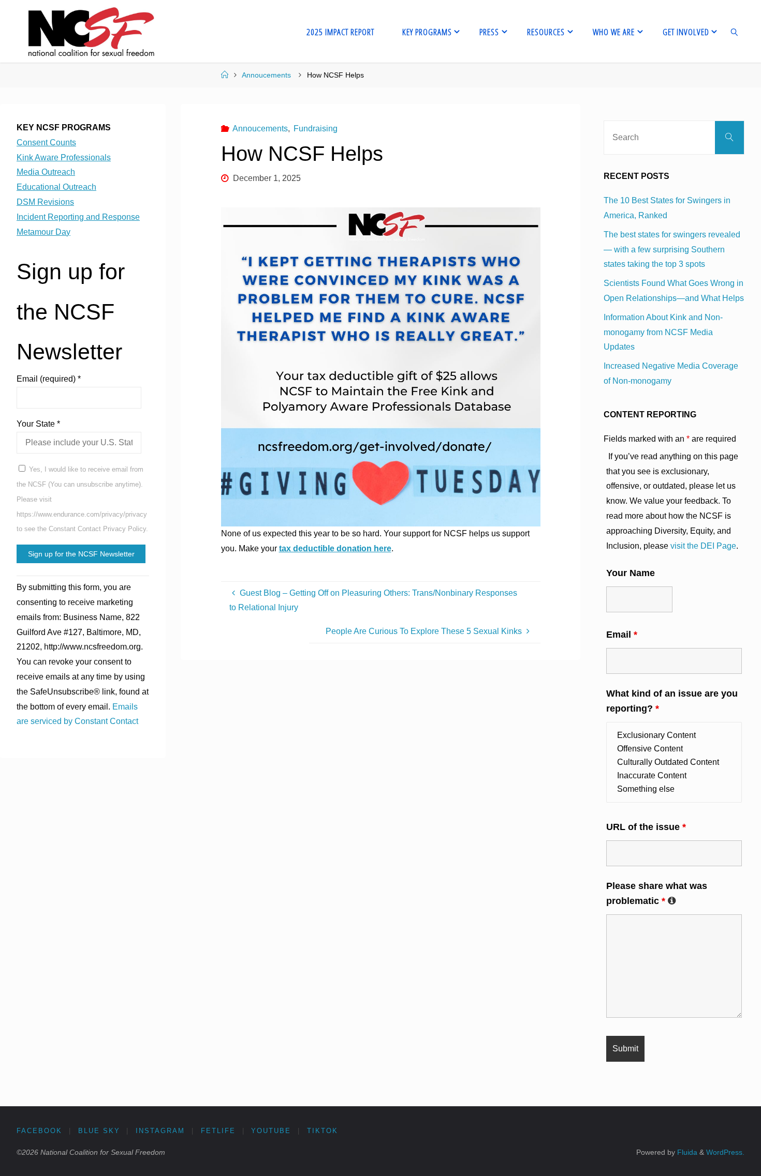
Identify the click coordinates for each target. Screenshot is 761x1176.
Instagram (160, 1131)
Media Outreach (46, 172)
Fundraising (316, 128)
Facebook (39, 1131)
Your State (38, 423)
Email (621, 634)
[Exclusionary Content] (674, 735)
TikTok (322, 1131)
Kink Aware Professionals (64, 157)
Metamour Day (43, 232)
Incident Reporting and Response (78, 217)
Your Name (630, 573)
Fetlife (218, 1131)
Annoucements (266, 75)
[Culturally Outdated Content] (674, 762)
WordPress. (725, 1152)
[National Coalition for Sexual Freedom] (90, 31)
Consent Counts (46, 142)
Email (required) (49, 378)
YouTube (271, 1131)
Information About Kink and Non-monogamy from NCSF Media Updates (663, 332)
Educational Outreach (56, 187)
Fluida (686, 1152)
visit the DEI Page (703, 545)
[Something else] (674, 789)
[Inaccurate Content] (674, 775)
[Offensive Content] (674, 749)
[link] (734, 31)
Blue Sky (99, 1131)
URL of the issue (646, 827)
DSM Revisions (45, 202)
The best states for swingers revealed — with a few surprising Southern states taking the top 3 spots (672, 249)
